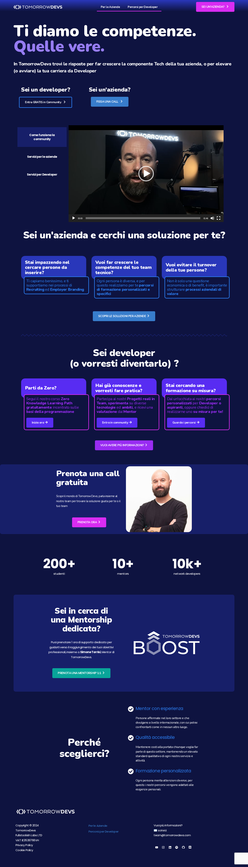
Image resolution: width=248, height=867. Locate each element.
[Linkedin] (170, 847)
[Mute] (212, 218)
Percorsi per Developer (143, 7)
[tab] (42, 137)
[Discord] (190, 847)
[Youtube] (156, 847)
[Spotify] (177, 847)
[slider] (143, 218)
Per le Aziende (110, 7)
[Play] (74, 218)
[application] (146, 173)
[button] (215, 7)
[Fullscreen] (218, 218)
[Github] (183, 847)
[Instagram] (163, 847)
